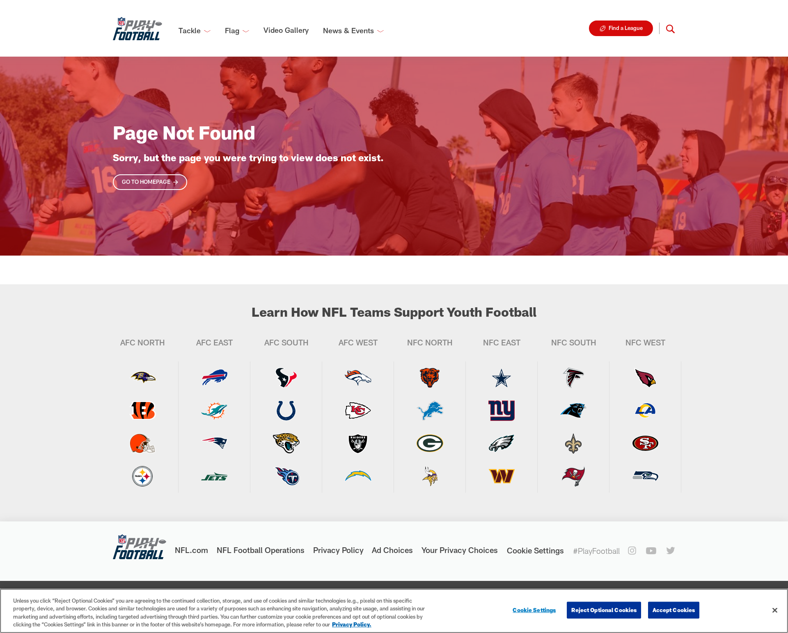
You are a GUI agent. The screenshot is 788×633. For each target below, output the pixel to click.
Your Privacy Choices (459, 550)
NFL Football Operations (261, 550)
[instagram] (632, 550)
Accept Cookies (674, 610)
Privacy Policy (338, 550)
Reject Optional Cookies (604, 610)
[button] (670, 28)
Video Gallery (286, 29)
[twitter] (670, 550)
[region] (394, 611)
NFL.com (191, 550)
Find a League (626, 28)
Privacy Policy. (351, 624)
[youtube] (651, 551)
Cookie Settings (535, 550)
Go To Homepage (146, 181)
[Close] (775, 610)
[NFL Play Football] (137, 28)
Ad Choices (392, 550)
